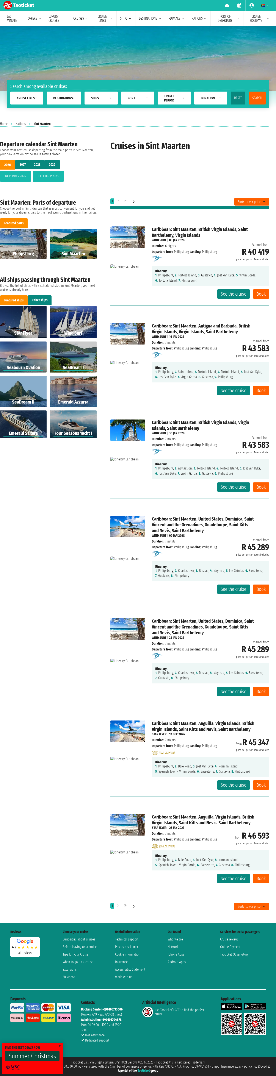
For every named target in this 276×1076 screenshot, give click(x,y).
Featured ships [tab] (14, 300)
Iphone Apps (176, 954)
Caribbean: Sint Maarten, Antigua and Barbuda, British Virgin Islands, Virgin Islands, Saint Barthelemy (201, 329)
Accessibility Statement (130, 969)
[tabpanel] (48, 177)
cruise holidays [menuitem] (256, 18)
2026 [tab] (7, 165)
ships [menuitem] (123, 18)
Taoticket (144, 1070)
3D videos (69, 977)
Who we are (175, 939)
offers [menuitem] (32, 18)
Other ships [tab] (39, 300)
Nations (21, 124)
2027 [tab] (23, 164)
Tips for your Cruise (75, 954)
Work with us (123, 977)
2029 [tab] (52, 164)
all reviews (25, 953)
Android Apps (177, 962)
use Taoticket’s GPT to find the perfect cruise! (179, 1012)
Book (261, 294)
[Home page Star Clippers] (163, 752)
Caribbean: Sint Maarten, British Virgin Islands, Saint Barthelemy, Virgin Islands (200, 232)
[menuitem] (227, 5)
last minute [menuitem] (12, 18)
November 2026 (15, 176)
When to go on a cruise (78, 962)
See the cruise (233, 294)
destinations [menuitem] (148, 18)
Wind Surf (159, 240)
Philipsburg (181, 252)
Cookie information (127, 954)
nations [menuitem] (197, 18)
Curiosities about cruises (79, 939)
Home (4, 124)
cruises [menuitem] (78, 18)
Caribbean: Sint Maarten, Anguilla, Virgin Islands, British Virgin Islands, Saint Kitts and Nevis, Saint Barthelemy (203, 726)
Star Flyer (159, 734)
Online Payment (230, 947)
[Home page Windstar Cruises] (157, 259)
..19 (125, 201)
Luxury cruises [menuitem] (54, 18)
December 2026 (48, 176)
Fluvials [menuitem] (174, 18)
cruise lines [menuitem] (102, 18)
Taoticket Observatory (234, 954)
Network (173, 947)
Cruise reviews (229, 939)
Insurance (121, 962)
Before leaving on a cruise (80, 947)
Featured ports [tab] (14, 223)
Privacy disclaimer (126, 947)
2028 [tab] (37, 164)
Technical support (126, 939)
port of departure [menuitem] (225, 18)
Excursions (70, 969)
